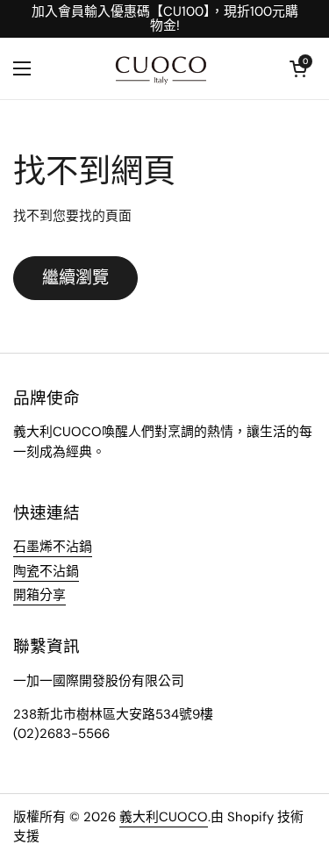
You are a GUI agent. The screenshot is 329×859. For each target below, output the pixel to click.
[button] (298, 68)
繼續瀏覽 (75, 278)
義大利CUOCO (163, 817)
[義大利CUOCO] (160, 68)
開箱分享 (39, 595)
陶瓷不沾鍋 (46, 571)
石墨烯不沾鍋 (52, 546)
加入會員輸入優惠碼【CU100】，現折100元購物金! (165, 18)
